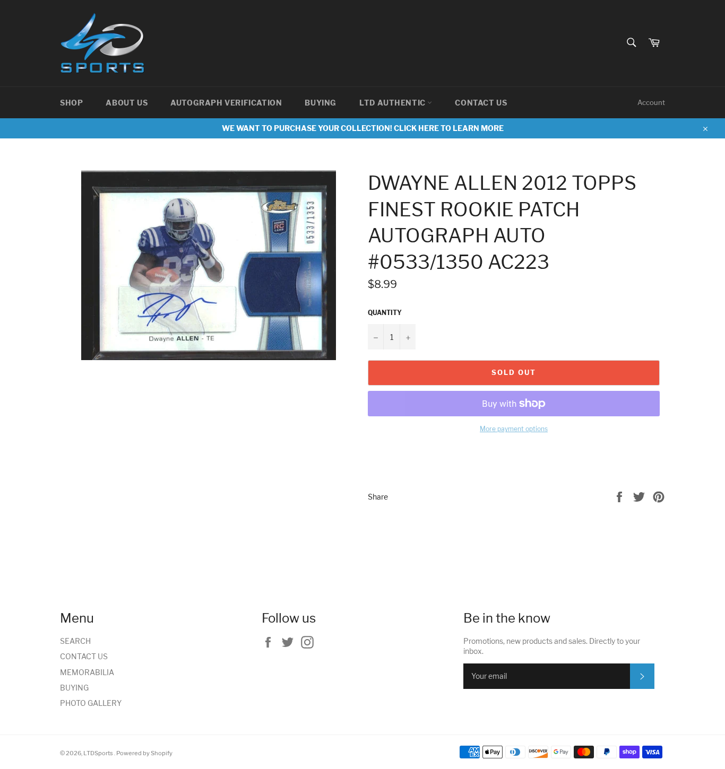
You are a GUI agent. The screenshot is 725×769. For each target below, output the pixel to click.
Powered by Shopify (144, 753)
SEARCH (75, 640)
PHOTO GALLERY (91, 702)
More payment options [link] (514, 429)
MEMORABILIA (87, 672)
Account (651, 102)
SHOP (71, 102)
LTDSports (98, 753)
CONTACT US (481, 102)
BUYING (320, 102)
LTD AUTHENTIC (393, 102)
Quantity (385, 313)
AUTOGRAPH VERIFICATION (226, 102)
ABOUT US (127, 102)
